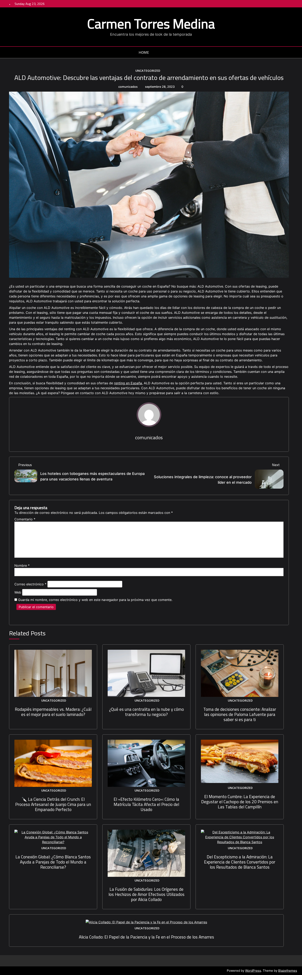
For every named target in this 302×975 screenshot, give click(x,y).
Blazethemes (287, 971)
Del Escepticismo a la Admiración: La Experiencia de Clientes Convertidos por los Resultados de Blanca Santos (239, 862)
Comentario (24, 519)
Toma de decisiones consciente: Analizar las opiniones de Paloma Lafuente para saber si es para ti (239, 714)
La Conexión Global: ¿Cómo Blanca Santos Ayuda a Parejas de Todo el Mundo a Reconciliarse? (53, 862)
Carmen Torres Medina (151, 23)
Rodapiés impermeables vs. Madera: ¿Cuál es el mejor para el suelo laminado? (53, 711)
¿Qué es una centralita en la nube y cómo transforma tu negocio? (146, 711)
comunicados (128, 86)
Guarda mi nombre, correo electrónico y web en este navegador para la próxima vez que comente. (95, 600)
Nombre (22, 565)
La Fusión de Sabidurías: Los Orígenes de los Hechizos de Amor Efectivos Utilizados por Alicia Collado (146, 894)
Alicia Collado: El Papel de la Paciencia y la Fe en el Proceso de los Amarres (146, 937)
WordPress (253, 971)
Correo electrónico (30, 584)
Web (17, 592)
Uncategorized (147, 71)
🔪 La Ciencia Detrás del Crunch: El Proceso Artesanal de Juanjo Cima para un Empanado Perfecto (53, 804)
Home (144, 53)
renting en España (128, 383)
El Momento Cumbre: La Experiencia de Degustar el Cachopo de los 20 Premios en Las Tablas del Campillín (239, 802)
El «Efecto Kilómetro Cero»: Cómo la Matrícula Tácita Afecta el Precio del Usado (146, 804)
